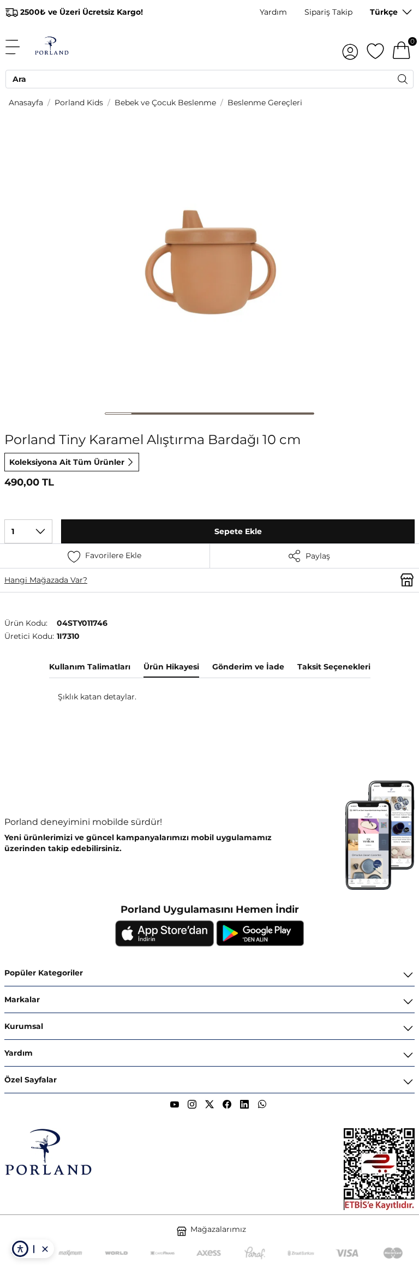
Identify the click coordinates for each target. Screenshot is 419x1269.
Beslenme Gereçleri (265, 102)
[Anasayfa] (51, 47)
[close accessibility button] (44, 1248)
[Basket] (402, 47)
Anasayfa (26, 102)
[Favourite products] (375, 47)
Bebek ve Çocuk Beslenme (165, 102)
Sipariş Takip (328, 12)
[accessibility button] (20, 1249)
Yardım (273, 12)
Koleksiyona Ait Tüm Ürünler (66, 462)
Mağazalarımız (218, 1229)
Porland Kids (79, 102)
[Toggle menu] (18, 47)
